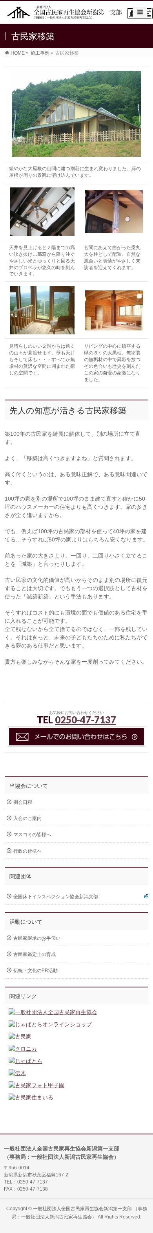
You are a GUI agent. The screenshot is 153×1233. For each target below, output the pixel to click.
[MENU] (140, 12)
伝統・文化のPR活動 (35, 970)
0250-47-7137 (85, 719)
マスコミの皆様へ (32, 834)
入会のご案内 (27, 818)
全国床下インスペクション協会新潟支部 (55, 896)
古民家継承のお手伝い (36, 938)
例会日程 (22, 802)
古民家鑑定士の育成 (34, 954)
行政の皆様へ (27, 851)
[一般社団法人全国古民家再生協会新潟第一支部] (79, 15)
